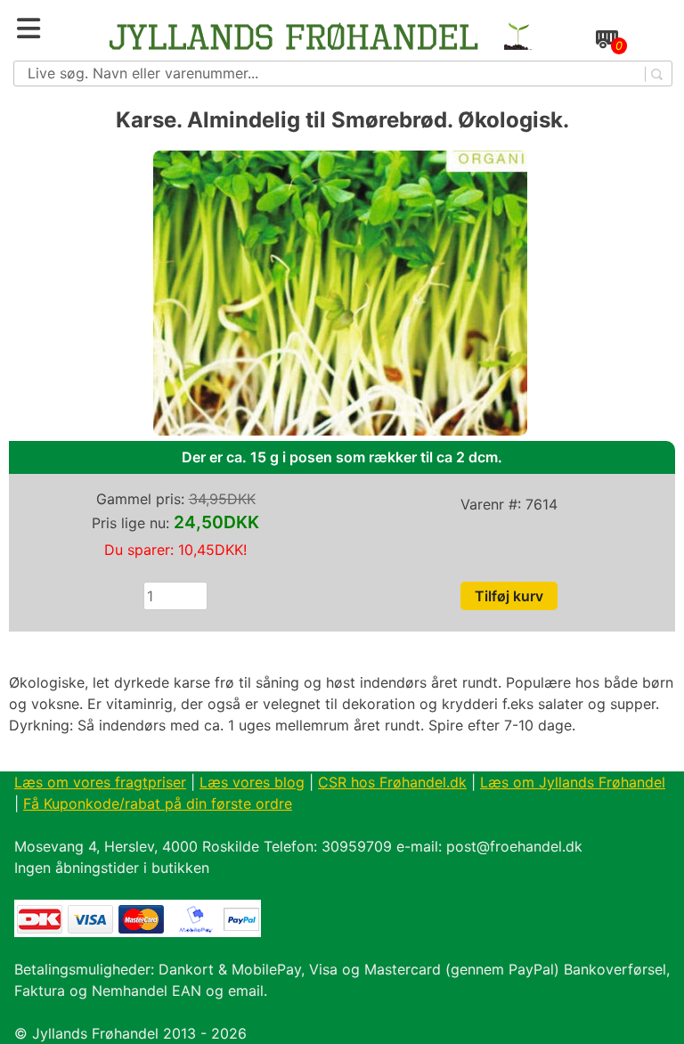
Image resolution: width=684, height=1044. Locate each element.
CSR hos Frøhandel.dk (392, 782)
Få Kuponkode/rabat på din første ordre (157, 803)
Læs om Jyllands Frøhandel (572, 782)
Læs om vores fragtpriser (100, 782)
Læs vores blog (252, 782)
